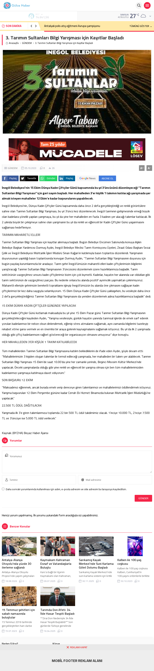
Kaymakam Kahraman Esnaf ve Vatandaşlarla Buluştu (55, 563)
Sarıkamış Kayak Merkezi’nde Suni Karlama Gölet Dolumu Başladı (96, 563)
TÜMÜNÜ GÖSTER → (140, 26)
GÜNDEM (27, 43)
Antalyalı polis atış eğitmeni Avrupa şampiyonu (72, 26)
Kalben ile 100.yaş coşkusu (129, 561)
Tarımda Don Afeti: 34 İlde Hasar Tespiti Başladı (57, 611)
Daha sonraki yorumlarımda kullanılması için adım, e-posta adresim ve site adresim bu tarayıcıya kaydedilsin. (66, 489)
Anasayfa (14, 43)
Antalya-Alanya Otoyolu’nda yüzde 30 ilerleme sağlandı (16, 563)
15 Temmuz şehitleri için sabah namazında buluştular (18, 613)
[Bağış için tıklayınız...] (77, 158)
